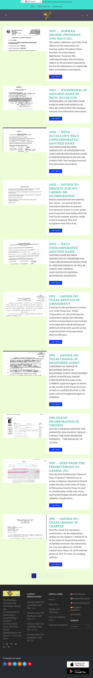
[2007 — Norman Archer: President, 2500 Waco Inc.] (24, 39)
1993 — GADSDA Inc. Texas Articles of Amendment (64, 300)
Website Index (57, 6)
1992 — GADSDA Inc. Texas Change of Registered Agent (64, 359)
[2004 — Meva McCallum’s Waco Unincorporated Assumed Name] (24, 140)
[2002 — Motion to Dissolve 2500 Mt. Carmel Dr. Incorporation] (24, 192)
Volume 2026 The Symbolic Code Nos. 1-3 (35, 616)
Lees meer (55, 77)
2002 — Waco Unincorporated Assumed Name (63, 247)
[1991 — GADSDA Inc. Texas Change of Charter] (24, 526)
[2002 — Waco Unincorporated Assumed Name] (24, 252)
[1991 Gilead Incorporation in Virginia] (24, 425)
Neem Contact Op (43, 6)
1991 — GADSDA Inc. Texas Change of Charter (64, 522)
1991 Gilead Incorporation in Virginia (64, 421)
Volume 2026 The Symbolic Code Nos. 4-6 (35, 605)
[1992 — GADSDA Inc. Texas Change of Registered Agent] (24, 363)
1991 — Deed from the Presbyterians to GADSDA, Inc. (67, 466)
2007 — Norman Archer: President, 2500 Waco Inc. (65, 34)
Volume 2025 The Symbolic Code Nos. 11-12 (35, 626)
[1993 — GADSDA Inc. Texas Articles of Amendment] (24, 304)
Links (33, 6)
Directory (53, 604)
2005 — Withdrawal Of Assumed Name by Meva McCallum (68, 93)
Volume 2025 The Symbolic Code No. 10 (35, 637)
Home (52, 599)
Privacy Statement (58, 625)
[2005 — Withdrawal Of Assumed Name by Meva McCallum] (24, 98)
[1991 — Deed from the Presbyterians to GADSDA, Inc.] (24, 471)
